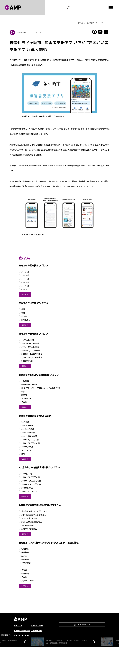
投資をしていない (28, 580)
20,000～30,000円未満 (31, 484)
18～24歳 (25, 272)
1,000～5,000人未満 (30, 439)
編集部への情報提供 (22, 630)
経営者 (24, 395)
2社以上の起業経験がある (32, 522)
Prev (25, 641)
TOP (78, 22)
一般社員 (25, 381)
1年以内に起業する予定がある (33, 515)
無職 (23, 453)
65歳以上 (25, 289)
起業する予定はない (29, 529)
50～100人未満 (27, 429)
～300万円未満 (27, 340)
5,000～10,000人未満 (30, 443)
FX (22, 566)
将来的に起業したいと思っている (34, 511)
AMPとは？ (18, 625)
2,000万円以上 (27, 361)
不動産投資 (26, 563)
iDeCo (24, 556)
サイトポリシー (37, 625)
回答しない (25, 320)
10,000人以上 (27, 446)
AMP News (21, 32)
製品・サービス (96, 22)
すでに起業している (29, 518)
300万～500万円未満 (30, 343)
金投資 (24, 570)
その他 (24, 316)
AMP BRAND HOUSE (22, 635)
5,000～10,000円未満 (30, 477)
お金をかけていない (29, 491)
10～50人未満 (27, 425)
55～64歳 (25, 286)
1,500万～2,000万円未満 (31, 357)
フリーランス (26, 398)
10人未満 (25, 422)
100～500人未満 (28, 432)
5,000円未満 (26, 473)
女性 (23, 313)
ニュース (85, 22)
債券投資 (25, 573)
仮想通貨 (25, 559)
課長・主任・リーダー (29, 384)
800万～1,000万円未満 (31, 350)
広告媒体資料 (36, 630)
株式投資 (25, 552)
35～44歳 (25, 278)
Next (93, 641)
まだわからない (27, 525)
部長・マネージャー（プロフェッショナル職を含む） (40, 388)
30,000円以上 (27, 488)
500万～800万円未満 (30, 347)
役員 (23, 391)
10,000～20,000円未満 (31, 481)
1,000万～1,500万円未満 (31, 354)
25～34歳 (25, 275)
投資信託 (25, 549)
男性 (23, 309)
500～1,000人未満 (29, 436)
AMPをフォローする (83, 624)
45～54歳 (25, 282)
